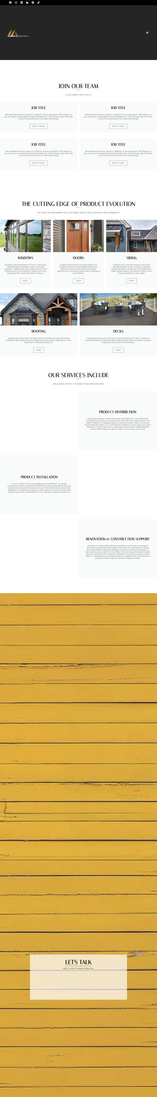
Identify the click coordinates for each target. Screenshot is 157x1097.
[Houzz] (27, 2)
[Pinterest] (32, 2)
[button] (147, 33)
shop (25, 280)
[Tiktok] (38, 2)
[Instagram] (16, 2)
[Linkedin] (21, 2)
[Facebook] (10, 2)
